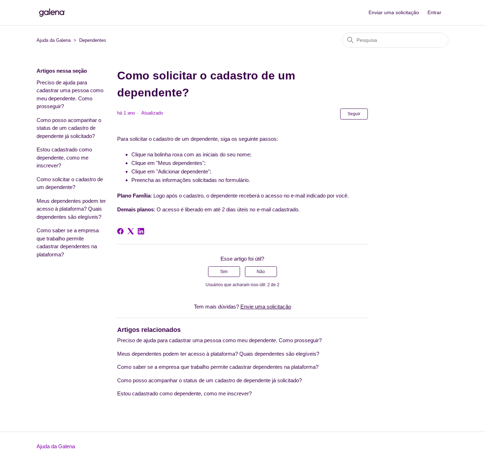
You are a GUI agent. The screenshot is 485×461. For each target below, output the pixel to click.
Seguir (354, 113)
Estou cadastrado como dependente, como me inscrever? (64, 157)
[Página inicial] (52, 12)
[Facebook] (120, 231)
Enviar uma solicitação (394, 12)
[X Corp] (130, 231)
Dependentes (92, 40)
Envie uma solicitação (265, 307)
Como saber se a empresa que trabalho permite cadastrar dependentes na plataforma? (68, 242)
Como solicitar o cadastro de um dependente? (70, 183)
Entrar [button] (434, 12)
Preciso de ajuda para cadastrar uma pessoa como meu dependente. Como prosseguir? (70, 94)
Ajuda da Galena (54, 40)
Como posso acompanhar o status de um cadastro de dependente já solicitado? (69, 128)
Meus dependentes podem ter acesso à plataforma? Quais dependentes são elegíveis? (71, 209)
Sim (224, 271)
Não (261, 271)
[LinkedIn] (141, 231)
